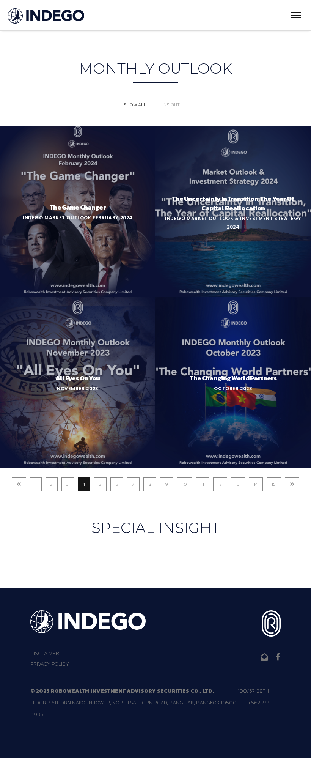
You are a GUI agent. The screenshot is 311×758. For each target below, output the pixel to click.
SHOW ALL (135, 104)
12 (220, 484)
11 (202, 484)
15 (274, 484)
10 (184, 484)
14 (256, 484)
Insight (171, 104)
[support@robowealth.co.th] (264, 657)
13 (238, 484)
